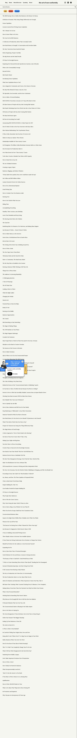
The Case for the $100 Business (10, 38)
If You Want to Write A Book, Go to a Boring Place (15, 676)
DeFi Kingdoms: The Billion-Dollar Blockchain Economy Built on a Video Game (22, 145)
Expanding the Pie (7, 547)
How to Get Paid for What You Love (11, 200)
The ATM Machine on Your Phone (11, 329)
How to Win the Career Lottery (10, 499)
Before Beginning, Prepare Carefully (12, 52)
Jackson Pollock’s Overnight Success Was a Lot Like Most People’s (19, 370)
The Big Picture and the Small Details (12, 56)
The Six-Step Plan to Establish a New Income (14, 263)
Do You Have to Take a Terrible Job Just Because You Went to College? (20, 388)
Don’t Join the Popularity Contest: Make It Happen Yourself (17, 366)
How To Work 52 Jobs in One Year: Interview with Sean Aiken (18, 126)
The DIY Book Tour (7, 285)
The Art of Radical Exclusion (10, 163)
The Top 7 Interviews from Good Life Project (14, 49)
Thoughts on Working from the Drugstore (13, 377)
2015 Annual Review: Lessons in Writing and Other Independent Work (20, 466)
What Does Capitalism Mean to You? (12, 82)
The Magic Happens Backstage (10, 333)
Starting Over (6, 196)
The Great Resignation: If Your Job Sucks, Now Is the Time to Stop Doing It (21, 614)
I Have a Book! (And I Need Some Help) (12, 481)
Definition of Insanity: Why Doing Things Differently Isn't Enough (19, 19)
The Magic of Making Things (10, 326)
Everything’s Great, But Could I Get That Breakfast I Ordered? (18, 473)
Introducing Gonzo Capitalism (10, 78)
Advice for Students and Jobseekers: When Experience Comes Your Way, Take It (23, 580)
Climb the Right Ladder (8, 292)
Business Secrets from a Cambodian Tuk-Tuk (14, 455)
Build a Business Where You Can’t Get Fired (13, 640)
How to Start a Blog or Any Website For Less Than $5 (16, 507)
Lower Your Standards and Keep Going (12, 215)
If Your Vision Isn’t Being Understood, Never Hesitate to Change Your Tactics (22, 540)
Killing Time (6, 204)
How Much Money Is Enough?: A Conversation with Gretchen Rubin (19, 45)
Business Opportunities (8, 315)
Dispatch (25, 369)
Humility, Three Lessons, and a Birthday (13, 211)
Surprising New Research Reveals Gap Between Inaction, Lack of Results (21, 64)
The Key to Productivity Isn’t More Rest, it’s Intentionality (17, 573)
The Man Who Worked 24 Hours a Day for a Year (15, 89)
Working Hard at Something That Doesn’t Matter (15, 595)
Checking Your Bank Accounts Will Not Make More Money (17, 396)
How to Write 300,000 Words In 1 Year (12, 684)
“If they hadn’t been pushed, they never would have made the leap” (19, 174)
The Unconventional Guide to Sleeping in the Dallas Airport (17, 606)
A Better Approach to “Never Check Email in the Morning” (17, 433)
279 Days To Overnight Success (10, 60)
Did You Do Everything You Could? (11, 119)
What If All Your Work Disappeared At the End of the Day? (17, 651)
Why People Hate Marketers (10, 496)
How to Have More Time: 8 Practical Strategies (14, 551)
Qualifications (6, 680)
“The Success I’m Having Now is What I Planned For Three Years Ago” (20, 525)
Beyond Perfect (6, 71)
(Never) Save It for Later (9, 241)
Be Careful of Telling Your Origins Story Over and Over (16, 632)
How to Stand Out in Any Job (10, 160)
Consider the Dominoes (9, 337)
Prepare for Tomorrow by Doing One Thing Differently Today (18, 425)
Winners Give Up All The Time (10, 521)
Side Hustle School (7, 75)
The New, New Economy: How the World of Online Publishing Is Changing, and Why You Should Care (28, 470)
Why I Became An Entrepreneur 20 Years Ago (14, 695)
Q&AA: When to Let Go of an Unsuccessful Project (15, 355)
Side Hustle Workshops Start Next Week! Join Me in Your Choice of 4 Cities (21, 108)
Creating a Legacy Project (9, 167)
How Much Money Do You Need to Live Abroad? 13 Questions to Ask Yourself (22, 418)
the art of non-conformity (48, 3)
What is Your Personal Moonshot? (11, 592)
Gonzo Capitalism (7, 23)
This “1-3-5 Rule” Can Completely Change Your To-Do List (17, 647)
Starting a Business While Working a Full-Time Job (15, 267)
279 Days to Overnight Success (10, 492)
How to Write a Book (8, 248)
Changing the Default (8, 296)
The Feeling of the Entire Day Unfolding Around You (16, 244)
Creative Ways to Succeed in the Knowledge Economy (16, 448)
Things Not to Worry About (9, 270)
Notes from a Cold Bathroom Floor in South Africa (15, 237)
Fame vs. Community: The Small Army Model (14, 259)
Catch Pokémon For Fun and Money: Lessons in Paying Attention (19, 555)
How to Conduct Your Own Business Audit (13, 193)
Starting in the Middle (8, 311)
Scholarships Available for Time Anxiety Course (14, 141)
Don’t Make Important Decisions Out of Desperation (16, 658)
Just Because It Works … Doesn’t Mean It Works (15, 230)
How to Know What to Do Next (10, 34)
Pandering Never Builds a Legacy (11, 654)
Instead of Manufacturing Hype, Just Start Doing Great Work (18, 566)
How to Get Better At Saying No (11, 610)
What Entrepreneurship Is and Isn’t (11, 669)
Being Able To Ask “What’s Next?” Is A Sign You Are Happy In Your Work (20, 636)
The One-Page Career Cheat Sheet (11, 252)
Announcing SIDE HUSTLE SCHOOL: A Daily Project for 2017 (18, 123)
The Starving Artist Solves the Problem (12, 219)
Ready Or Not (6, 307)
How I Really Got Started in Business (12, 665)
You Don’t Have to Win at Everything (12, 444)
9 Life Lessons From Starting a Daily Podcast (14, 569)
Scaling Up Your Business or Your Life (12, 621)
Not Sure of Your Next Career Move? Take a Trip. (15, 436)
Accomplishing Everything (9, 208)
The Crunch (5, 318)
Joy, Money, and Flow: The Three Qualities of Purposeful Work (18, 477)
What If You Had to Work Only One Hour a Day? (14, 422)
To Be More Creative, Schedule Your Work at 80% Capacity (17, 156)
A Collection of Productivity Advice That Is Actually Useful (17, 41)
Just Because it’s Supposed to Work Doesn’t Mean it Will (17, 529)
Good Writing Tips (7, 189)
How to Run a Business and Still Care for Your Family (16, 407)
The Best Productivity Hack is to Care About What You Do (17, 577)
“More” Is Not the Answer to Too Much (12, 673)
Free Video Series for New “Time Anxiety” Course (15, 152)
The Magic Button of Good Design (11, 429)
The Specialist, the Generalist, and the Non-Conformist (16, 93)
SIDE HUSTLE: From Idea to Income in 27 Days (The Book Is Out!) (19, 100)
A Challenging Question (8, 278)
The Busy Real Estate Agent (9, 115)
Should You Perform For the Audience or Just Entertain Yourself (18, 544)
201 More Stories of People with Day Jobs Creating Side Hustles (18, 104)
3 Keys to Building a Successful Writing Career (14, 532)
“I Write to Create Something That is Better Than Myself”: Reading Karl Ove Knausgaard (25, 562)
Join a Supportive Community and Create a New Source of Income (19, 86)
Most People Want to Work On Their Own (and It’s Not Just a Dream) (20, 340)
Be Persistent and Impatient (10, 691)
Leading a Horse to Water (9, 289)
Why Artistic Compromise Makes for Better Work (15, 374)
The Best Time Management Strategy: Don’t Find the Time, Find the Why (21, 459)
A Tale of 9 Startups (7, 281)
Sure (10, 373)
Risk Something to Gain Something (11, 322)
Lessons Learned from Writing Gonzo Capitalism (15, 27)
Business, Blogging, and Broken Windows (13, 171)
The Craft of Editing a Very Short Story (12, 381)
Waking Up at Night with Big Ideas (11, 440)
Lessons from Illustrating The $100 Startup (13, 359)
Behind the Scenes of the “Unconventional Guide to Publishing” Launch (20, 385)
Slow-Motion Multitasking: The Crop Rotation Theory (16, 130)
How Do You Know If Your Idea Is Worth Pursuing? (15, 643)
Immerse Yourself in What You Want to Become (14, 414)
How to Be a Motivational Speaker (11, 185)
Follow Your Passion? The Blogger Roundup (13, 617)
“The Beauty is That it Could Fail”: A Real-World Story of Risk (18, 558)
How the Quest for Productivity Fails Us (12, 148)
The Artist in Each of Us (9, 625)
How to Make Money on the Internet (12, 233)
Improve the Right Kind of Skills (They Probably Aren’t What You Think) (20, 518)
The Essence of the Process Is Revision (12, 348)
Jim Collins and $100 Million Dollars (11, 178)
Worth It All (5, 300)
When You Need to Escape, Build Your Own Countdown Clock (18, 510)
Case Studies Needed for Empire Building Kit (14, 488)
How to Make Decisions (8, 352)
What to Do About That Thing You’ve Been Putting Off (16, 687)
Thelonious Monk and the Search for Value (13, 256)
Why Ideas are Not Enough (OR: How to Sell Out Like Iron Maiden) (19, 599)
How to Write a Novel (8, 662)
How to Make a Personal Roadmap (11, 97)
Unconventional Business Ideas (10, 514)
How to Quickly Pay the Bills (10, 403)
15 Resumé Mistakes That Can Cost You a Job (14, 603)
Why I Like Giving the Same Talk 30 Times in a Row (15, 503)
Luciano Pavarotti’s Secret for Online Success (14, 182)
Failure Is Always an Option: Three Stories (13, 137)
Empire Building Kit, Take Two (10, 484)
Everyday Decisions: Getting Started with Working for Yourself (18, 363)
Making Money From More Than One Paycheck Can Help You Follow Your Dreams (23, 588)
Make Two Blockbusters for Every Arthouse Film (15, 462)
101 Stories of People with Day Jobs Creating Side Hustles (17, 112)
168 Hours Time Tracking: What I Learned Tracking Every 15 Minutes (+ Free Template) (24, 584)
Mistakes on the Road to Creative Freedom (13, 344)
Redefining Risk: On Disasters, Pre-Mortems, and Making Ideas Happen (20, 226)
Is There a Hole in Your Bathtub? (11, 628)
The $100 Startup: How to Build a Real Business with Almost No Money (20, 16)
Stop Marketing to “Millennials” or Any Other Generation (17, 411)
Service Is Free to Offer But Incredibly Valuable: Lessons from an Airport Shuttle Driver (24, 392)
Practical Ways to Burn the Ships (11, 304)
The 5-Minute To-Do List (9, 30)
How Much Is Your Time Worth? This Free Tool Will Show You (18, 451)
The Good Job (6, 222)
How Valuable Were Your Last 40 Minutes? (13, 400)
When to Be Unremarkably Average (11, 67)
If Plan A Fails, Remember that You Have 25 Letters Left (16, 134)
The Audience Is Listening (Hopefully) (12, 274)
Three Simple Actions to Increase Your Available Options (17, 536)
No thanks (15, 373)
